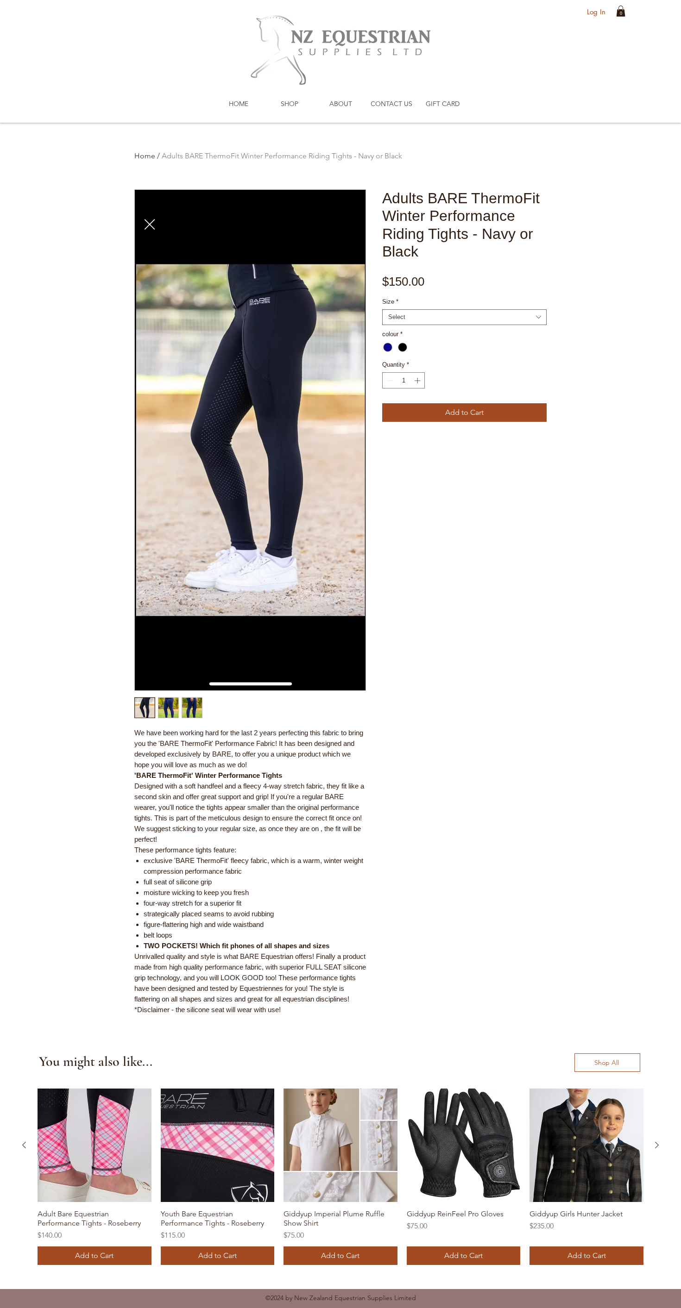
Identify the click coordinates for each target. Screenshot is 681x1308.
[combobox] (464, 317)
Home (144, 155)
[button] (620, 11)
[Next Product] (656, 1145)
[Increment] (418, 380)
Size (390, 301)
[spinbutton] (404, 380)
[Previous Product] (24, 1145)
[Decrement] (389, 380)
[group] (340, 1177)
